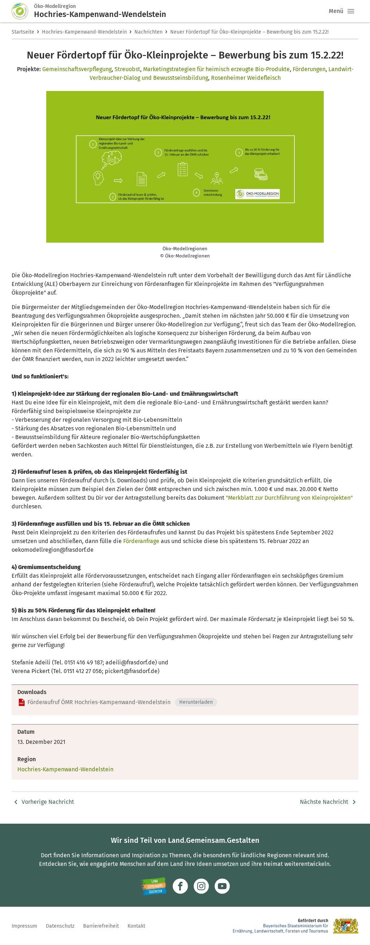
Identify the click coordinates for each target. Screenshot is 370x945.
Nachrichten (148, 32)
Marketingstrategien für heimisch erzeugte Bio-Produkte (216, 69)
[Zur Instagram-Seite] (201, 886)
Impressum (24, 926)
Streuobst (127, 69)
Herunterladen (196, 702)
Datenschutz (60, 926)
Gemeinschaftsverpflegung (77, 69)
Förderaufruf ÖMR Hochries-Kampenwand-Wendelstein (99, 702)
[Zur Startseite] (23, 11)
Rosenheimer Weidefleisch (246, 77)
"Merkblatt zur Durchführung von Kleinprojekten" (289, 497)
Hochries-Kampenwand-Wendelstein (84, 32)
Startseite (23, 32)
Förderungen (309, 69)
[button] (350, 11)
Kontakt (136, 926)
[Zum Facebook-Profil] (180, 886)
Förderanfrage (141, 541)
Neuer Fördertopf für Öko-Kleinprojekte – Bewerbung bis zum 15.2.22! (249, 32)
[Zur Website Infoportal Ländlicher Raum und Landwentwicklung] (153, 886)
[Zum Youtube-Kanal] (222, 886)
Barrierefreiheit (101, 926)
